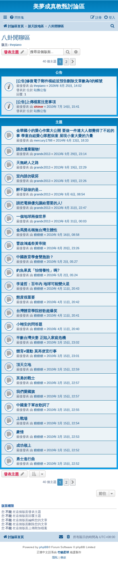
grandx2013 (42, 154)
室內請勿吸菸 (27, 176)
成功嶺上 (23, 445)
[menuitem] (16, 17)
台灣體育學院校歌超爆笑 (36, 311)
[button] (73, 61)
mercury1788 (43, 140)
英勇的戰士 (25, 378)
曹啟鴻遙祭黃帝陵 (31, 243)
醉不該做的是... (29, 189)
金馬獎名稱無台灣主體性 (36, 230)
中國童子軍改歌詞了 (33, 405)
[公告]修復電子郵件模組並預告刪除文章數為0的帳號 (59, 81)
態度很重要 (25, 297)
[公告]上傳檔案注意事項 (36, 102)
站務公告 (40, 90)
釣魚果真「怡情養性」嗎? (38, 270)
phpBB (43, 547)
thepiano (15, 44)
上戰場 (21, 418)
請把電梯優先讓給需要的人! (39, 203)
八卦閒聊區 (15, 37)
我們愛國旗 (25, 391)
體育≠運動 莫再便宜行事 (36, 351)
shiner (38, 106)
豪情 (20, 432)
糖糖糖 (38, 234)
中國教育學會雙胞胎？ (35, 257)
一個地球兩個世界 (31, 216)
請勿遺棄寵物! (28, 149)
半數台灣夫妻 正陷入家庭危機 (41, 338)
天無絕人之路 (27, 162)
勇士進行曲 (25, 459)
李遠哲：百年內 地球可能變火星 (43, 284)
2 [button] (66, 61)
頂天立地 (23, 364)
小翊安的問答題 (29, 324)
